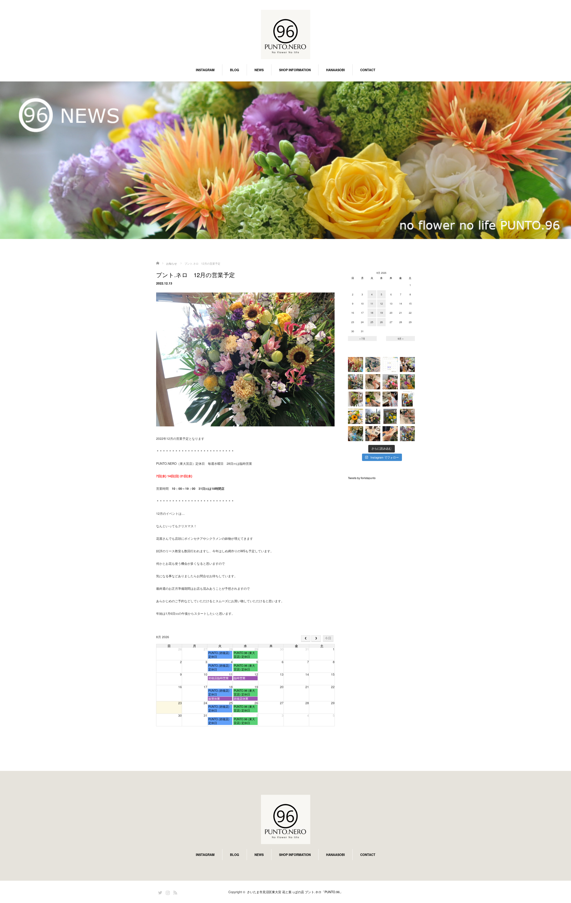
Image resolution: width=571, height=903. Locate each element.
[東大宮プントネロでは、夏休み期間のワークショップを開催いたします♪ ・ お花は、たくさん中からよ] (390, 399)
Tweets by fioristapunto (362, 478)
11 (371, 303)
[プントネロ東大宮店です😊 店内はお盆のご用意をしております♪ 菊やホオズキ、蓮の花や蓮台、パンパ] (355, 381)
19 (381, 312)
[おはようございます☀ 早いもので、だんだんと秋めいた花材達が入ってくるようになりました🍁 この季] (355, 364)
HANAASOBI (335, 70)
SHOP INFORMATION (295, 70)
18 (371, 312)
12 (381, 303)
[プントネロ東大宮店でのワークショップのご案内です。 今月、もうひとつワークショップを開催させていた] (390, 416)
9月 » (400, 338)
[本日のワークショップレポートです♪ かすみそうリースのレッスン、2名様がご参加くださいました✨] (407, 416)
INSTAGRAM (205, 70)
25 (371, 322)
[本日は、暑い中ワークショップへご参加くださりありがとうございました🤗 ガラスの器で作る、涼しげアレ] (373, 399)
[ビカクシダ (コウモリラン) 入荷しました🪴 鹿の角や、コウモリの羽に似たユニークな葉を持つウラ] (355, 399)
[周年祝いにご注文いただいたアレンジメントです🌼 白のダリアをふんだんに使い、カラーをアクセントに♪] (373, 416)
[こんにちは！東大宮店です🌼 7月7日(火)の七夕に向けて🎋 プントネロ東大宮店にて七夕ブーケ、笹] (355, 433)
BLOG (234, 70)
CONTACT (367, 70)
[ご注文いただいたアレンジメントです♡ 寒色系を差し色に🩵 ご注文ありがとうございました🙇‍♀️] (390, 381)
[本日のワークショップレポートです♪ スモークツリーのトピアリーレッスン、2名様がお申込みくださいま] (390, 433)
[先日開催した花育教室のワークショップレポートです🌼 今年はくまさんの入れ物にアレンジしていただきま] (407, 364)
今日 (328, 638)
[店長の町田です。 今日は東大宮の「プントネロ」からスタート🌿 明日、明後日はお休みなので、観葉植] (373, 364)
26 (381, 322)
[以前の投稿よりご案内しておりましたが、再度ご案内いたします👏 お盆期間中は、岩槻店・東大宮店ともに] (390, 364)
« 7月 (362, 338)
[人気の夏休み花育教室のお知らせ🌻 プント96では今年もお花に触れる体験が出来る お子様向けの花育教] (407, 399)
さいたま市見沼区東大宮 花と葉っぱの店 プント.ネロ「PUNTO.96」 (295, 892)
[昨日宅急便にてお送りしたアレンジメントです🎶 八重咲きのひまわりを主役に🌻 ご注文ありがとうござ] (355, 416)
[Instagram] (167, 891)
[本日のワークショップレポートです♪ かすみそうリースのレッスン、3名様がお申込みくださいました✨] (373, 433)
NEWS (259, 70)
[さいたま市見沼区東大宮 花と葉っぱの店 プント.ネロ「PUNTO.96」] (285, 35)
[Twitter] (159, 891)
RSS (174, 891)
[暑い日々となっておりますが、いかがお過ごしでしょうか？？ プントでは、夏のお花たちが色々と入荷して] (407, 381)
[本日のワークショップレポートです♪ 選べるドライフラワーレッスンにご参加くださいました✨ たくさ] (373, 381)
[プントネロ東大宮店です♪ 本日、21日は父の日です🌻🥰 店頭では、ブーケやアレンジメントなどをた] (407, 433)
